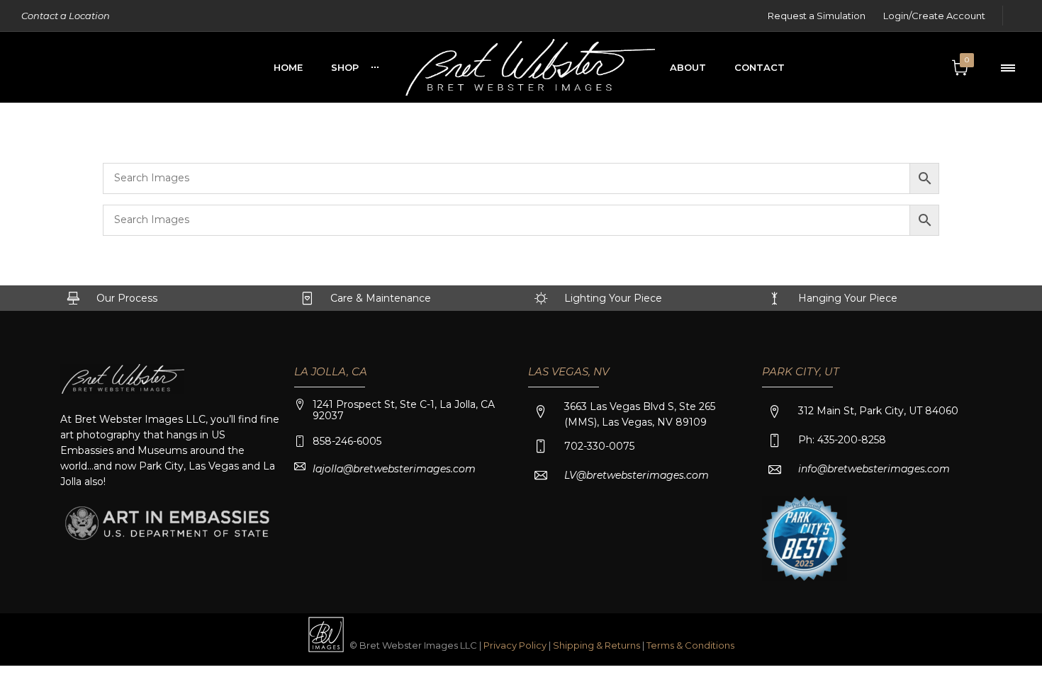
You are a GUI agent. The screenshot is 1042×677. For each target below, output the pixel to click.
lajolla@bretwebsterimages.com (394, 468)
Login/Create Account (934, 15)
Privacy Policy (515, 645)
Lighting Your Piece (613, 298)
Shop (345, 67)
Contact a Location (65, 15)
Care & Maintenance (380, 298)
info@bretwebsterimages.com (874, 468)
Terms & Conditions (690, 645)
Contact (759, 67)
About (688, 67)
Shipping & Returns (597, 645)
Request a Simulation (816, 15)
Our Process (126, 298)
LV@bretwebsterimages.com (636, 475)
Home (288, 67)
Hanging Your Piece (847, 298)
